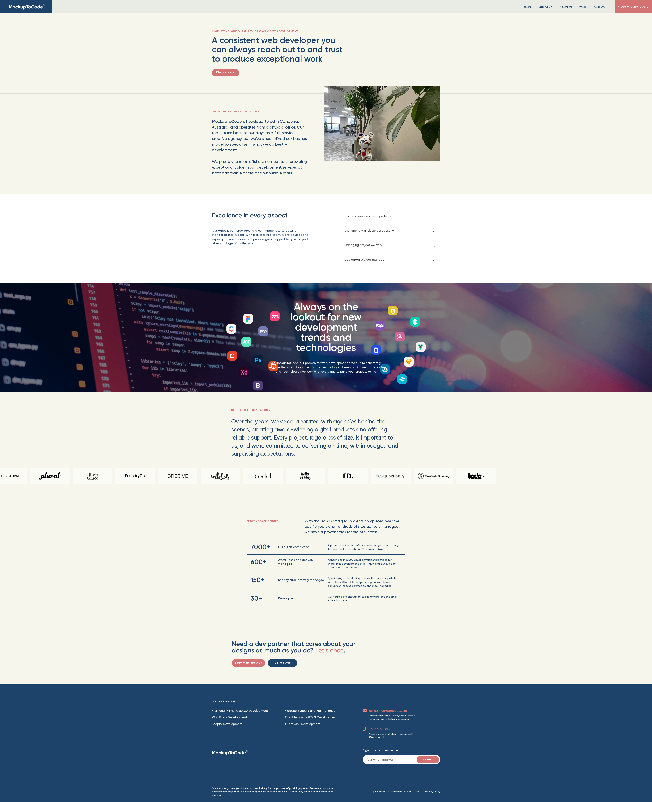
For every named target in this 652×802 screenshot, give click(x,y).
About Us (566, 6)
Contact (600, 6)
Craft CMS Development (303, 724)
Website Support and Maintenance (310, 710)
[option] (231, 476)
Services (544, 6)
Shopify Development (227, 724)
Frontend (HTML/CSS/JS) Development (240, 710)
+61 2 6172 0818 (379, 729)
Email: (401, 759)
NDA (417, 791)
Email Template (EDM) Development (310, 717)
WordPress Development (229, 717)
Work (583, 6)
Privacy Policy (432, 791)
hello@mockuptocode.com (388, 710)
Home (527, 6)
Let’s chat (329, 650)
